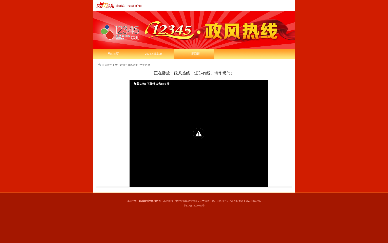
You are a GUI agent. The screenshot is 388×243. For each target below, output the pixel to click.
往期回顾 (194, 53)
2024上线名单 (153, 53)
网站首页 (113, 53)
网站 (122, 65)
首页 (114, 65)
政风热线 (132, 65)
